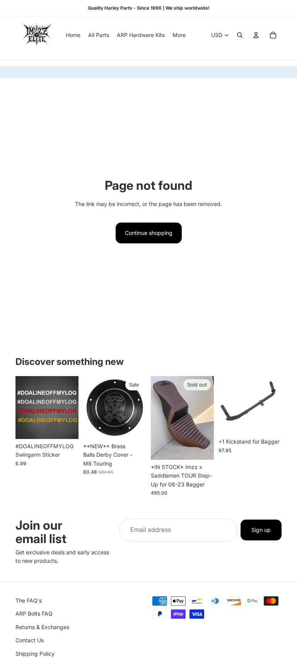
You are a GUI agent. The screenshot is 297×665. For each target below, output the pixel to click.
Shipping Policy (35, 653)
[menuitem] (179, 35)
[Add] (134, 427)
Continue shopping (148, 233)
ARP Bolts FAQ (34, 613)
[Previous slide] (159, 417)
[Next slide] (205, 417)
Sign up (261, 530)
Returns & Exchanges (42, 627)
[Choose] (66, 427)
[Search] (239, 35)
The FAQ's (28, 600)
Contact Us (29, 640)
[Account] (256, 35)
